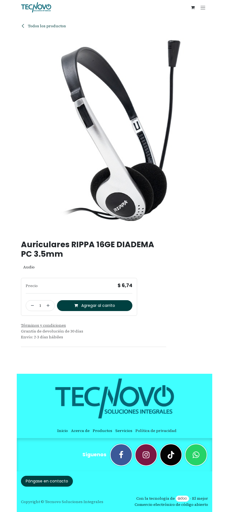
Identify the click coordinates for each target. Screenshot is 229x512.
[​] (121, 455)
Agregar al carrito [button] (97, 305)
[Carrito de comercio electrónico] (193, 8)
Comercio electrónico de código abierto (171, 504)
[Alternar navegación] (203, 7)
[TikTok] (171, 455)
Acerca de (80, 430)
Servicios (123, 430)
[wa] (196, 455)
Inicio (62, 430)
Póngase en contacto (47, 481)
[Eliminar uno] (31, 305)
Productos (102, 430)
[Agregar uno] (49, 305)
